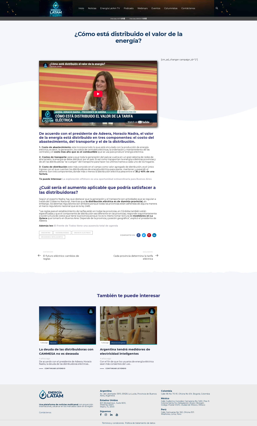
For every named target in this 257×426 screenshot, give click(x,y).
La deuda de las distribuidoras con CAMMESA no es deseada (67, 338)
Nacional (53, 343)
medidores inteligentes (52, 237)
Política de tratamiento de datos (140, 423)
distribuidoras (62, 233)
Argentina (45, 233)
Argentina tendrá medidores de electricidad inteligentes (128, 338)
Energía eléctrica (82, 233)
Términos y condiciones (113, 423)
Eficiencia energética (118, 343)
